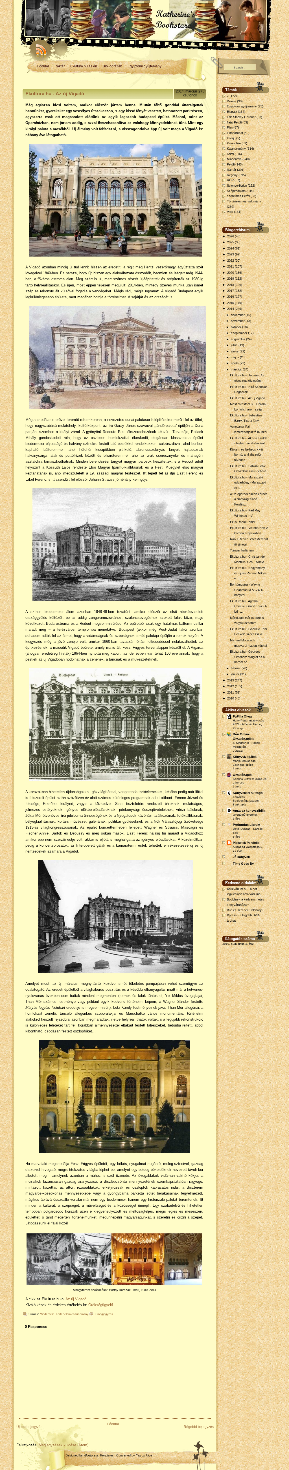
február (236, 668)
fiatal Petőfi (234, 122)
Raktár (59, 66)
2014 (231, 308)
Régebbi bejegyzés (199, 1427)
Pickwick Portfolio (246, 842)
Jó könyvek (241, 856)
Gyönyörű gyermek (245, 814)
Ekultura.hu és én (83, 66)
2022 (231, 260)
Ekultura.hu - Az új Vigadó (54, 93)
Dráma (231, 101)
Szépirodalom (236, 191)
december (238, 315)
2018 (231, 284)
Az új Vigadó (75, 1299)
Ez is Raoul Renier (242, 522)
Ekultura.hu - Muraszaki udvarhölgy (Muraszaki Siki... (248, 482)
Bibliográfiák (112, 66)
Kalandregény (236, 148)
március (237, 369)
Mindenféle (47, 1314)
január (235, 674)
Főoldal (43, 66)
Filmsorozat (235, 132)
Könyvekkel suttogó (248, 792)
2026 (231, 236)
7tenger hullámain (242, 550)
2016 (231, 296)
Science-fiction (237, 185)
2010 (231, 698)
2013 (231, 680)
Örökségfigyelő (100, 1305)
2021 (231, 266)
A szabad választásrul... (248, 846)
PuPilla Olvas (242, 716)
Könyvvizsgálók (245, 756)
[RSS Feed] (39, 48)
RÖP (230, 180)
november (238, 321)
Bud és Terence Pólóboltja (244, 910)
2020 (231, 272)
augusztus (238, 339)
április (235, 363)
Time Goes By (243, 863)
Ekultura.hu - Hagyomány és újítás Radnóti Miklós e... (248, 573)
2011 (231, 692)
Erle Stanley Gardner (241, 117)
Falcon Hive (144, 1455)
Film (230, 127)
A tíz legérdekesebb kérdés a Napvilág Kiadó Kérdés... (249, 499)
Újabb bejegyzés (29, 1427)
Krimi (230, 154)
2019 (231, 278)
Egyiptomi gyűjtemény (144, 66)
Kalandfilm (234, 143)
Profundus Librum (246, 824)
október (236, 327)
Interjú (231, 138)
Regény (232, 175)
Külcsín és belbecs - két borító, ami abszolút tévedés (246, 455)
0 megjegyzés (104, 1314)
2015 (231, 302)
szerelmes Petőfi (238, 196)
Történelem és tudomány (72, 1314)
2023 (231, 254)
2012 (231, 686)
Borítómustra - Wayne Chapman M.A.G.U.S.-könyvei (247, 590)
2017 (231, 290)
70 (228, 96)
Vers (230, 211)
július (234, 345)
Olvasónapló (242, 774)
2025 (231, 242)
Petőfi (231, 164)
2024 (231, 248)
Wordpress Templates (99, 1455)
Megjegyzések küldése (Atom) (63, 1445)
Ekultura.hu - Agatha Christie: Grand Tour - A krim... (248, 606)
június (235, 351)
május (235, 357)
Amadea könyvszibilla (249, 810)
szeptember (239, 333)
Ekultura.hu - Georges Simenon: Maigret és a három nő (247, 657)
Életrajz (232, 111)
